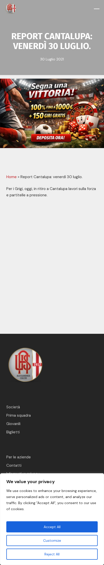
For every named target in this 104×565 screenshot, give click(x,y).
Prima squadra (18, 415)
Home (11, 176)
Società (13, 407)
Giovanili (13, 423)
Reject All (52, 554)
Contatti (13, 465)
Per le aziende (18, 457)
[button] (96, 8)
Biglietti (13, 432)
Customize (52, 540)
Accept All (52, 527)
